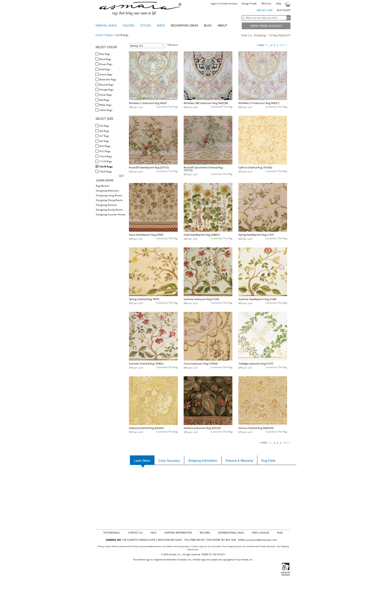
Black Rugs (105, 59)
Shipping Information (178, 532)
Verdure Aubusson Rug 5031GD (202, 428)
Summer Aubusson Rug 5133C (201, 299)
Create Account (228, 3)
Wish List (266, 3)
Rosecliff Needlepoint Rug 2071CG (149, 167)
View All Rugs (106, 25)
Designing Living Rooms (109, 195)
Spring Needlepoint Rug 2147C (256, 234)
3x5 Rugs (104, 125)
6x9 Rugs (104, 141)
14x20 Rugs (105, 171)
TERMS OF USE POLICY (213, 554)
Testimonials (111, 532)
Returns (205, 532)
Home (99, 35)
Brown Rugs (105, 64)
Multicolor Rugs (107, 79)
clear (121, 175)
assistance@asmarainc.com (261, 540)
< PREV (260, 45)
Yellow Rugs (105, 110)
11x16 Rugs (105, 161)
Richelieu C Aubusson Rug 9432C (148, 103)
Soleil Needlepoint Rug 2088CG (202, 234)
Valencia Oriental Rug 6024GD (146, 428)
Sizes (161, 25)
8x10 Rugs (105, 146)
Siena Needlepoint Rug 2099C (146, 234)
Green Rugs (105, 74)
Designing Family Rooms (109, 209)
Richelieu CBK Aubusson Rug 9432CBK (206, 103)
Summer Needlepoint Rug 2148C (257, 299)
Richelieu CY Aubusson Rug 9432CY (258, 103)
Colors (129, 25)
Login (213, 3)
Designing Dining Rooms (109, 200)
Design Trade (249, 3)
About (222, 25)
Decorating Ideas (184, 25)
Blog (208, 25)
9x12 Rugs (105, 151)
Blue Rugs (104, 54)
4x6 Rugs (104, 131)
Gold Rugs (104, 69)
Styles (146, 25)
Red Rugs (104, 100)
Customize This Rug (167, 106)
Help (278, 3)
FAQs (280, 532)
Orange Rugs (106, 89)
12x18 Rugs (106, 166)
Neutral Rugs (106, 84)
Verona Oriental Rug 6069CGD (256, 428)
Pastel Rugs (105, 94)
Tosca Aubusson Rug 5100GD (201, 363)
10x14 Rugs (105, 156)
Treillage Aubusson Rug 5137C (256, 363)
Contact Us (135, 532)
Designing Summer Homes (111, 214)
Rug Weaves (102, 186)
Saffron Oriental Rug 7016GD (255, 167)
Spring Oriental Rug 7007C (144, 299)
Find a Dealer (260, 532)
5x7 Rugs (104, 136)
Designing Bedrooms (107, 190)
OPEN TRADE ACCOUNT (266, 25)
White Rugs (105, 105)
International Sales (231, 532)
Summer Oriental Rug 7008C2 (146, 363)
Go (288, 17)
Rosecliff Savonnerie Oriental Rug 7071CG (203, 169)
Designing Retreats (106, 205)
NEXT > (284, 45)
